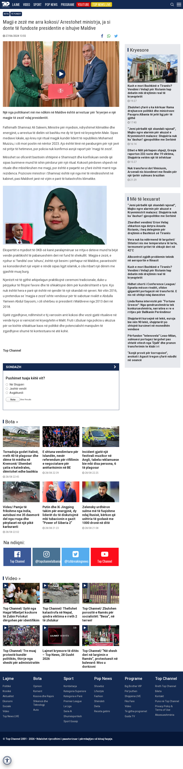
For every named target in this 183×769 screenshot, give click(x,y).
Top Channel (17, 561)
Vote (13, 399)
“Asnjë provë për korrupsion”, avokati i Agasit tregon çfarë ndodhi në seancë (152, 356)
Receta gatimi (102, 711)
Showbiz (99, 686)
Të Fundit (16, 14)
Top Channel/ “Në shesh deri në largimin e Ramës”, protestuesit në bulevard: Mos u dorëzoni (100, 658)
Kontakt (159, 696)
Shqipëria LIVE (133, 696)
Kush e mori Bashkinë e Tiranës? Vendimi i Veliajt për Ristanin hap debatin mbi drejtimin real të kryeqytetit (150, 93)
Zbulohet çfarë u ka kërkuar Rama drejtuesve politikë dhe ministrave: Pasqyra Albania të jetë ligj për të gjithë (151, 115)
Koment (37, 691)
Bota (6, 14)
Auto (36, 709)
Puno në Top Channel (167, 701)
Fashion (98, 696)
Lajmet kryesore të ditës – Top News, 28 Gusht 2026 (61, 655)
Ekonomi (8, 701)
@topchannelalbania (47, 561)
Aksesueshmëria (164, 714)
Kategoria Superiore (75, 691)
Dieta (97, 706)
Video (26, 4)
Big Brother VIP (133, 686)
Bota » (11, 421)
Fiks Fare (130, 701)
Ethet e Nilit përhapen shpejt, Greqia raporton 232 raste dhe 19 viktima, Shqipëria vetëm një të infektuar (152, 156)
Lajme (16, 4)
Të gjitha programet (136, 711)
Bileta (158, 691)
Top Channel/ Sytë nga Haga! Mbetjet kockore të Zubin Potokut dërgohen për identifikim (21, 614)
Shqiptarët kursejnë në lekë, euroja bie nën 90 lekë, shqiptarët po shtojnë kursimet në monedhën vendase (151, 324)
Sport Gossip (71, 721)
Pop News (51, 4)
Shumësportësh (73, 716)
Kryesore (139, 50)
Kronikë (7, 691)
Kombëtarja (70, 686)
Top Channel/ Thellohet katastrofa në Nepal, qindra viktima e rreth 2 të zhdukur (60, 614)
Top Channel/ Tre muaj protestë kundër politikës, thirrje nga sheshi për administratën (21, 656)
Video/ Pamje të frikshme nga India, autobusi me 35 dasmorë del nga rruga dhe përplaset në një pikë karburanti (21, 519)
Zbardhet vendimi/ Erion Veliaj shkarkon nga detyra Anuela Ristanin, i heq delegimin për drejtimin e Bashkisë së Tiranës (149, 228)
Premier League (73, 701)
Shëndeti (99, 701)
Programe (67, 4)
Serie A (68, 711)
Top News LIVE (101, 4)
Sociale (7, 706)
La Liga (67, 706)
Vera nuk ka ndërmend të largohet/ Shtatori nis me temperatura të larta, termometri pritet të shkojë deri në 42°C (152, 245)
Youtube (83, 4)
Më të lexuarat (145, 199)
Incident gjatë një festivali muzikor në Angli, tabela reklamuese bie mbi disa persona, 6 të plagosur (100, 462)
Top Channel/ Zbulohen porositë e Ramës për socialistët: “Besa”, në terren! (99, 614)
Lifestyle (99, 691)
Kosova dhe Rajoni (43, 696)
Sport (37, 4)
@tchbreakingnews (76, 561)
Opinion (37, 686)
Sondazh (13, 367)
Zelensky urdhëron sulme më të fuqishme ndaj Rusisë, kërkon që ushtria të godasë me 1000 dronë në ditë (98, 517)
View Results (25, 399)
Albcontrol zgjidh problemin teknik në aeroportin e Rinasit (151, 258)
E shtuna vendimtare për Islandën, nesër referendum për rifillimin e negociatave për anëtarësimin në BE (61, 462)
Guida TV (130, 716)
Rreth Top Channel (165, 686)
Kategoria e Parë (73, 696)
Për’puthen (131, 691)
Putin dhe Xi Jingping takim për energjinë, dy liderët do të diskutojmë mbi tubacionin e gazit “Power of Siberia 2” (60, 517)
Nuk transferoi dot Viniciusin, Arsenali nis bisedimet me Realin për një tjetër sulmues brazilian (152, 174)
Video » (13, 578)
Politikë (7, 686)
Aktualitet (8, 696)
